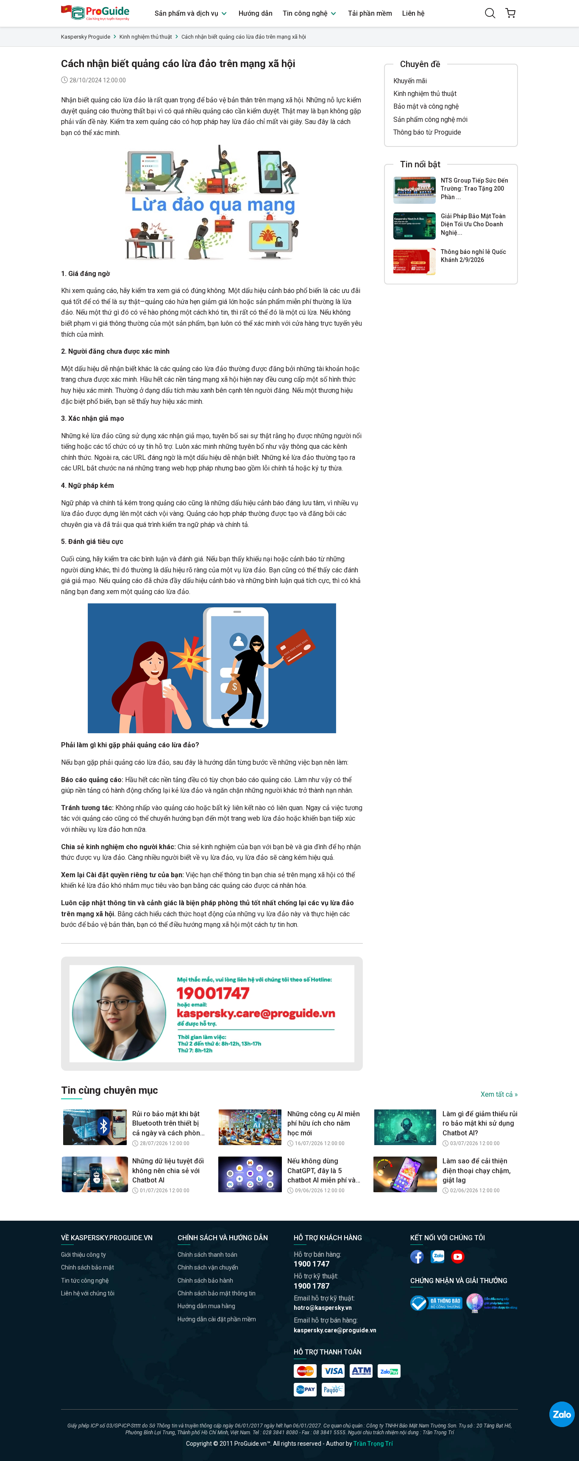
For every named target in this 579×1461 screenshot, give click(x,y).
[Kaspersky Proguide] (95, 13)
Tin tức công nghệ (85, 1280)
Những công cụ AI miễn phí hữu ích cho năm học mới (323, 1123)
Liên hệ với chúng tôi (87, 1293)
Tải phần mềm (370, 13)
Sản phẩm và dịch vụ (187, 13)
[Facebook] (417, 1257)
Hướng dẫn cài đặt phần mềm (217, 1319)
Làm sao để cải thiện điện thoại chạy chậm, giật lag (477, 1170)
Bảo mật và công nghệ (426, 107)
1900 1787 (311, 1285)
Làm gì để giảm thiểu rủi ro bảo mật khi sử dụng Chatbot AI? (480, 1123)
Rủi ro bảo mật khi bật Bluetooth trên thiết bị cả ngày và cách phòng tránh (168, 1124)
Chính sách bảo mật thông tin (217, 1293)
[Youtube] (437, 1257)
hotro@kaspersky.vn (323, 1307)
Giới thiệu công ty (83, 1254)
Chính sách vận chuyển (208, 1267)
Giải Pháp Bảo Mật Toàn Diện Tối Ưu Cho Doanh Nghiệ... (473, 224)
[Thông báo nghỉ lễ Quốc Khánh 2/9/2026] (414, 261)
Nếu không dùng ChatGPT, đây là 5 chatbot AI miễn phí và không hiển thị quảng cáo (321, 1171)
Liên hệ (413, 13)
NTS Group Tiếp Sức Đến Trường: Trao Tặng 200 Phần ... (474, 188)
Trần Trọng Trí (373, 1443)
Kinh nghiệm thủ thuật (425, 94)
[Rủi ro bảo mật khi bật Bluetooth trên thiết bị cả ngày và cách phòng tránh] (95, 1127)
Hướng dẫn (256, 13)
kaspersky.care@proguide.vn (335, 1330)
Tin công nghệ (306, 13)
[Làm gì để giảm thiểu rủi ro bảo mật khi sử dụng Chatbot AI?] (405, 1127)
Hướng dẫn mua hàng (206, 1306)
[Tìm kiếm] (490, 13)
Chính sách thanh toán (207, 1254)
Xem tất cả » (499, 1094)
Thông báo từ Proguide (427, 133)
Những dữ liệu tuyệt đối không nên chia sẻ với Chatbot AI (168, 1170)
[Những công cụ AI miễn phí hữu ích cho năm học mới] (250, 1127)
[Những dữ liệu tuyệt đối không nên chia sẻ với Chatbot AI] (95, 1174)
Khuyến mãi (410, 81)
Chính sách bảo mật (87, 1267)
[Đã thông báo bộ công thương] (436, 1303)
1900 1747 (311, 1263)
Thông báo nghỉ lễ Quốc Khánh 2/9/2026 (473, 256)
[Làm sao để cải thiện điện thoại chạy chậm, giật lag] (405, 1174)
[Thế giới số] (492, 1303)
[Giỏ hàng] (510, 13)
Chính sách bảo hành (205, 1280)
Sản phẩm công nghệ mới (430, 119)
